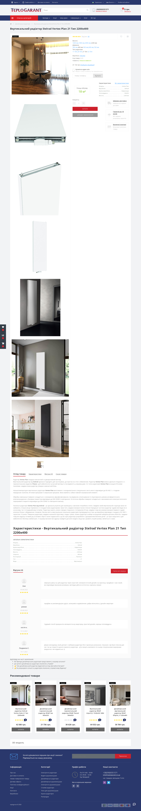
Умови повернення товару (19, 779)
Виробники (14, 794)
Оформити (127, 11)
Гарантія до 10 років (118, 113)
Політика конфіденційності (19, 785)
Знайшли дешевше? (87, 65)
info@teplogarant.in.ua (111, 775)
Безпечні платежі (119, 125)
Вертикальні (78, 561)
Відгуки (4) (49, 474)
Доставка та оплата (44, 2)
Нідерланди (78, 547)
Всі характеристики (122, 83)
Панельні (79, 557)
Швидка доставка (120, 101)
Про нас (13, 773)
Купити (98, 76)
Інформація (75, 18)
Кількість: (76, 100)
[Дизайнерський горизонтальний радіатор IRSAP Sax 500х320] (45, 695)
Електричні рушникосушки (50, 785)
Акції (55, 18)
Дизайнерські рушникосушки (51, 782)
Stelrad (82, 56)
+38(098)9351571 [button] (110, 772)
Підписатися (123, 756)
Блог (85, 18)
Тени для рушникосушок (49, 791)
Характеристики (35, 474)
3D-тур (93, 18)
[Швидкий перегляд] (29, 689)
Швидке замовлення (85, 115)
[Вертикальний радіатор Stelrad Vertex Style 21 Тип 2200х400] (21, 695)
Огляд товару (19, 474)
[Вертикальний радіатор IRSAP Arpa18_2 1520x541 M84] (95, 695)
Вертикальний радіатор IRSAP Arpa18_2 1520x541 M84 (95, 711)
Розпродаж (45, 797)
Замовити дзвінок (101, 11)
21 (81, 559)
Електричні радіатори (49, 773)
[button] (15, 2)
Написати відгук (119, 571)
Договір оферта (15, 782)
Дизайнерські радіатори (22, 24)
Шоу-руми (63, 18)
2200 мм (79, 552)
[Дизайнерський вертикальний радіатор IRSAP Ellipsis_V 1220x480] (120, 695)
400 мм (80, 554)
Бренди (45, 18)
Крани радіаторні (47, 794)
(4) (88, 36)
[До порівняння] (127, 36)
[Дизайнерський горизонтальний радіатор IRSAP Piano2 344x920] (70, 695)
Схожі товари (61, 474)
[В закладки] (121, 36)
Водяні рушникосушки (49, 776)
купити (85, 109)
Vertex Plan (78, 543)
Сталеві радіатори (47, 788)
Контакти (55, 2)
